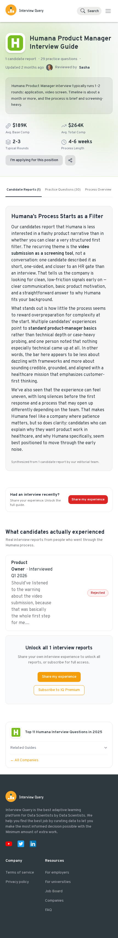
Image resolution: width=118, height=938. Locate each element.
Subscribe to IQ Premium (59, 690)
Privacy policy (17, 882)
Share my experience (88, 499)
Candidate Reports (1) (24, 190)
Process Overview (98, 190)
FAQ (48, 910)
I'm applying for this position (34, 160)
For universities (58, 882)
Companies (54, 900)
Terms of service (19, 872)
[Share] (70, 160)
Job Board (54, 891)
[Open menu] (108, 11)
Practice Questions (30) (63, 190)
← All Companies (24, 760)
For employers (57, 872)
